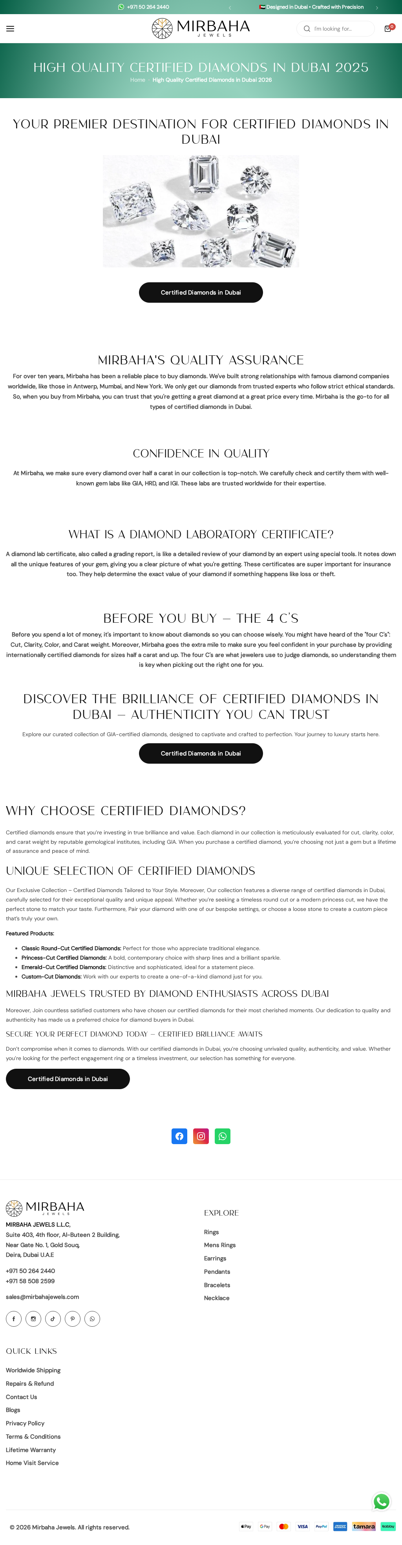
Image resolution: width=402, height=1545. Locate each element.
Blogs (13, 1410)
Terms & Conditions (33, 1437)
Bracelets (217, 1285)
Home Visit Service (32, 1463)
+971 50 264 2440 (30, 1271)
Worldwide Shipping (33, 1370)
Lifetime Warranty (31, 1450)
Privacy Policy (25, 1423)
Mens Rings (220, 1245)
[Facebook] (179, 1136)
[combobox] (335, 29)
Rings (211, 1232)
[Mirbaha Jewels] (201, 28)
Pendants (217, 1272)
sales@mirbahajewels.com (42, 1297)
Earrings (215, 1258)
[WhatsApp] (222, 1136)
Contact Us (21, 1397)
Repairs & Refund (30, 1384)
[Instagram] (201, 1136)
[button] (230, 8)
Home (137, 79)
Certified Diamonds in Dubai (201, 292)
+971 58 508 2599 (30, 1281)
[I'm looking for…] (307, 29)
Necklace (217, 1298)
